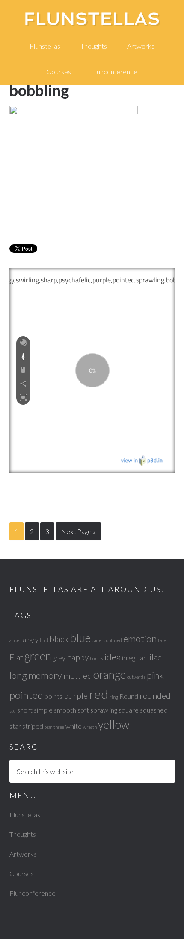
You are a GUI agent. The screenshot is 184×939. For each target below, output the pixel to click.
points (53, 696)
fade (162, 640)
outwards (136, 677)
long (18, 675)
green (37, 656)
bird (44, 640)
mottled (77, 676)
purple (76, 696)
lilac (154, 657)
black (59, 639)
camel (97, 640)
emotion (140, 638)
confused (113, 640)
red (98, 694)
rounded (155, 696)
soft (83, 710)
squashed (154, 710)
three (58, 727)
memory (45, 675)
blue (80, 638)
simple (43, 710)
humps (96, 658)
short (25, 710)
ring (114, 697)
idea (112, 657)
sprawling (103, 710)
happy (78, 657)
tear (48, 727)
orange (109, 674)
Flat (16, 657)
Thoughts (22, 834)
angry (31, 639)
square (129, 710)
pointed (26, 695)
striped (32, 726)
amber (15, 640)
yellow (114, 724)
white (73, 726)
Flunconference (32, 893)
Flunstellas (92, 19)
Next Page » (78, 531)
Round (128, 696)
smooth (65, 710)
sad (12, 710)
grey (59, 658)
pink (155, 675)
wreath (90, 727)
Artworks (23, 854)
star (15, 726)
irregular (134, 658)
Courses (21, 873)
